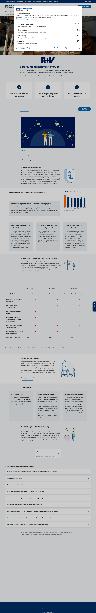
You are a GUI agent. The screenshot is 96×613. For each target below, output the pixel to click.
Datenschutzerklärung (22, 19)
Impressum (34, 19)
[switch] (78, 30)
